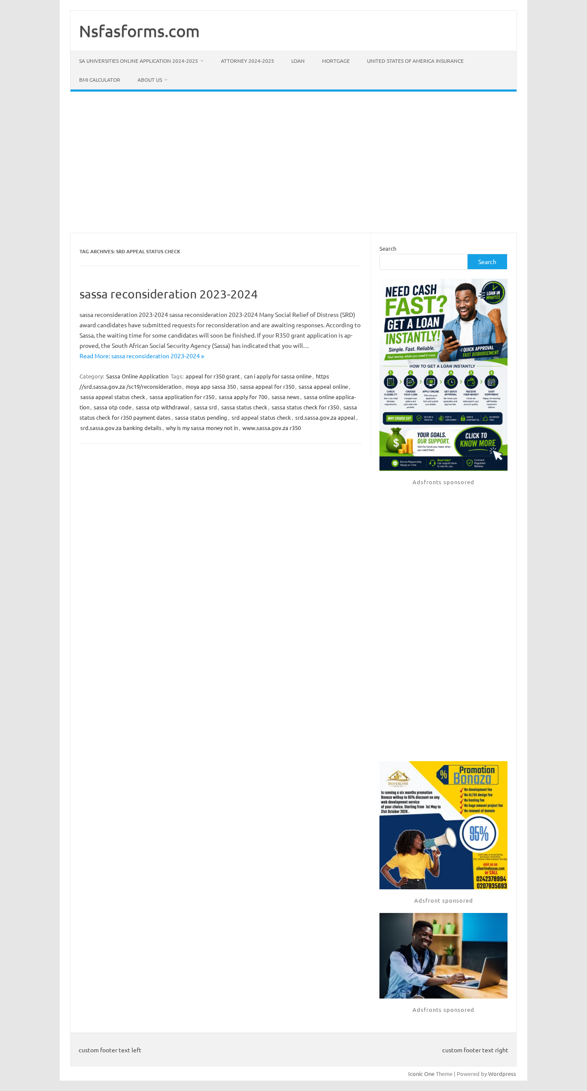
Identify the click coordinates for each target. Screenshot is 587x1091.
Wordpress (502, 1073)
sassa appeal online (323, 386)
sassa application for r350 (182, 396)
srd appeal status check (261, 417)
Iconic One (421, 1073)
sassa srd (205, 407)
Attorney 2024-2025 (247, 60)
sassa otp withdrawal (163, 407)
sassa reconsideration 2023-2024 (168, 294)
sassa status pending (201, 417)
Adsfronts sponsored (443, 482)
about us (150, 79)
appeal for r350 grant (213, 376)
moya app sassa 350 (211, 386)
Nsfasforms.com (139, 30)
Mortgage (336, 60)
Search (387, 248)
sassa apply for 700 (243, 396)
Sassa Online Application (137, 376)
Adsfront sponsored (443, 900)
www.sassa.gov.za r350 (271, 427)
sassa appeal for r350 (267, 386)
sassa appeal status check (112, 396)
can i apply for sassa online (278, 376)
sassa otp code (112, 407)
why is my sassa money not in (202, 427)
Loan (298, 60)
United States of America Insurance (415, 60)
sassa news (286, 396)
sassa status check (244, 407)
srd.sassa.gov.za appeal (325, 417)
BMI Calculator (99, 79)
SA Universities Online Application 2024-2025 (138, 60)
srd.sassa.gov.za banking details (121, 427)
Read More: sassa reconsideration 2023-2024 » (141, 356)
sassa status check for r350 (305, 407)
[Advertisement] (293, 162)
